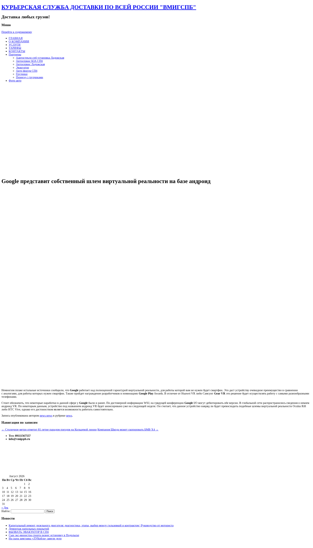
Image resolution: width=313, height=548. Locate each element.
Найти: (5, 511)
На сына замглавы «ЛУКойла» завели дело (35, 538)
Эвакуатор (22, 67)
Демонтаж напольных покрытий (29, 528)
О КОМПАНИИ (19, 41)
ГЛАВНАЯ (16, 38)
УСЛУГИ (14, 44)
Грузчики (22, 74)
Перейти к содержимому (16, 32)
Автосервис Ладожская (30, 64)
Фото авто (15, 80)
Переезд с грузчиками (29, 77)
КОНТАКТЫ (17, 51)
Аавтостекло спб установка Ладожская (40, 57)
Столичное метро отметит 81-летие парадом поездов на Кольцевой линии (49, 429)
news (69, 415)
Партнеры (15, 54)
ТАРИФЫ (15, 47)
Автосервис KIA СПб (29, 61)
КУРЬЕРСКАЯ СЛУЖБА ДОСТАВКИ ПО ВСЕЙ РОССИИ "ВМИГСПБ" (98, 7)
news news (46, 415)
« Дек (4, 507)
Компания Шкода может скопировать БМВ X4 (127, 429)
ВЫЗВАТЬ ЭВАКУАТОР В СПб (29, 531)
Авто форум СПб (26, 70)
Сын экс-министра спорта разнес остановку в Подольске (44, 535)
